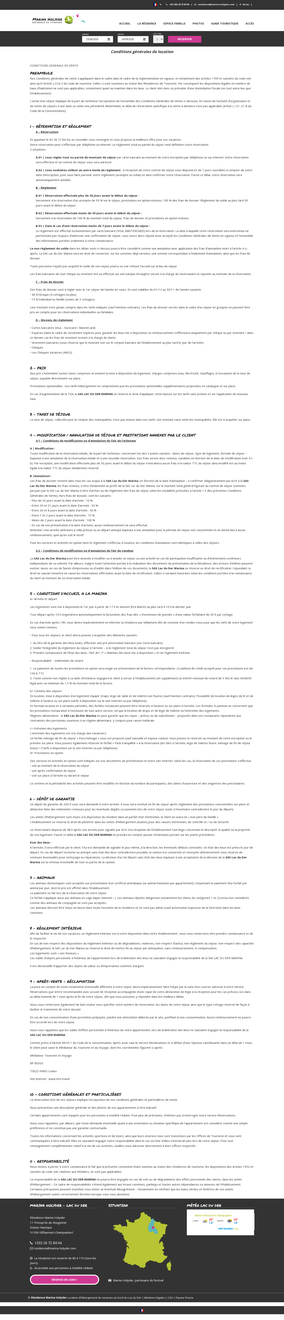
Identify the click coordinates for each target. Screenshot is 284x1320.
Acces (246, 4)
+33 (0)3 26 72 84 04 (179, 4)
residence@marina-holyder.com (216, 4)
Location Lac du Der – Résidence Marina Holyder (61, 18)
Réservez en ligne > (64, 1279)
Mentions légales (154, 1297)
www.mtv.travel (59, 1079)
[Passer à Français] (142, 1310)
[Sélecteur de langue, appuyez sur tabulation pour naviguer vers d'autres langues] (157, 4)
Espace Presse (184, 1297)
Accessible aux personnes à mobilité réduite (63, 1268)
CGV (171, 1297)
